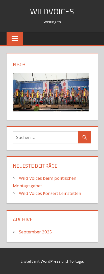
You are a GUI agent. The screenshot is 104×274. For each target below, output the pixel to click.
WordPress (51, 261)
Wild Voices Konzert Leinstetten (50, 193)
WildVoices (52, 11)
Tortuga (76, 261)
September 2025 (35, 232)
